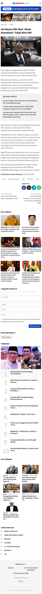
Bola (23, 494)
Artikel (5, 475)
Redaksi (11, 568)
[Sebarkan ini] (24, 187)
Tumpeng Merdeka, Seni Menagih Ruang (23, 441)
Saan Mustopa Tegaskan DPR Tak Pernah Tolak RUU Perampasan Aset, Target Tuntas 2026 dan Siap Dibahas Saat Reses (19, 115)
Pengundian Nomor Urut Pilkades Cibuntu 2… (10, 498)
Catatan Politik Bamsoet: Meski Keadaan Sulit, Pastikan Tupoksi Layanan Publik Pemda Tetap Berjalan (10, 277)
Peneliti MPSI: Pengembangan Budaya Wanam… (22, 398)
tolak (37, 179)
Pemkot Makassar (10, 531)
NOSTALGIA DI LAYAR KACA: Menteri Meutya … (24, 381)
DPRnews (25, 475)
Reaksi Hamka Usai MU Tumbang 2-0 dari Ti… (30, 498)
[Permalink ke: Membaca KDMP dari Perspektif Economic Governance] (11, 507)
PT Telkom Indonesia (12, 547)
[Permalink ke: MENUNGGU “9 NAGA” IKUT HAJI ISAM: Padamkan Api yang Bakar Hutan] (10, 220)
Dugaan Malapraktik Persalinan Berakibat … (22, 390)
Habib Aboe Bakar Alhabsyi (13, 535)
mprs (3, 179)
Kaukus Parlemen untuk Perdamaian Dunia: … (24, 407)
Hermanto (8, 550)
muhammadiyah (14, 179)
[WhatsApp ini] (39, 187)
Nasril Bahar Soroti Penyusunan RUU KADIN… (29, 479)
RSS (22, 581)
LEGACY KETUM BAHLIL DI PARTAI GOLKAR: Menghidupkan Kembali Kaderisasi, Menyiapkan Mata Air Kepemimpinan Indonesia (31, 278)
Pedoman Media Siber (21, 573)
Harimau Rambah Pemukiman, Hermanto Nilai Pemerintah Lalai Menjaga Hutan (32, 198)
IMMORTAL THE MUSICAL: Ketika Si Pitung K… (23, 432)
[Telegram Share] (34, 187)
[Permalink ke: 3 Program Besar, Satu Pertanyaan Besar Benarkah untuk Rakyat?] (11, 469)
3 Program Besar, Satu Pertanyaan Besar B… (9, 479)
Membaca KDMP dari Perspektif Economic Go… (11, 517)
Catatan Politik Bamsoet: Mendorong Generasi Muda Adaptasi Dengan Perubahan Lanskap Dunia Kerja (10, 253)
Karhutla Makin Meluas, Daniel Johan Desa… (24, 449)
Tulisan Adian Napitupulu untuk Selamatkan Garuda (9, 196)
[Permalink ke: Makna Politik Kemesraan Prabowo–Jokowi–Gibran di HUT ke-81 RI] (31, 242)
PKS (23, 179)
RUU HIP (30, 179)
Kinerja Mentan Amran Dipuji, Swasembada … (21, 373)
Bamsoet (7, 539)
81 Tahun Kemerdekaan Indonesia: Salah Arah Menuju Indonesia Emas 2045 (30, 230)
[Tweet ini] (29, 187)
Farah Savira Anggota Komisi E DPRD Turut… (24, 424)
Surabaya (7, 543)
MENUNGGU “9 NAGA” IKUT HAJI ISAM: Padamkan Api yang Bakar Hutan (10, 229)
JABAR (5, 494)
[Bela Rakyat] (21, 3)
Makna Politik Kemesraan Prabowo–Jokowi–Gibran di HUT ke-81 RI (31, 251)
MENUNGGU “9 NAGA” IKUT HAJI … (23, 414)
